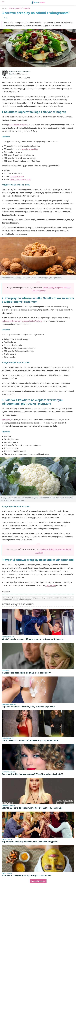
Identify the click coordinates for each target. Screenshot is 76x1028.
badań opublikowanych (18, 125)
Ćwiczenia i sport (8, 637)
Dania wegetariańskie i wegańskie (19, 8)
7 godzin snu (50, 585)
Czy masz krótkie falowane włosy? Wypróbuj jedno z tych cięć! (32, 774)
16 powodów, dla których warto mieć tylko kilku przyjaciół (29, 841)
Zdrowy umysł (7, 839)
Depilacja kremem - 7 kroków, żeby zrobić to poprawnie (28, 706)
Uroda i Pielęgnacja (9, 704)
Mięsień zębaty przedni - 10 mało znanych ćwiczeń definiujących (33, 639)
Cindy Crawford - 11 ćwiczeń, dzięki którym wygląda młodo (30, 740)
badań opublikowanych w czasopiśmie (22, 321)
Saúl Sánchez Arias (21, 74)
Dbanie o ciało (7, 873)
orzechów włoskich (30, 149)
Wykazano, (6, 420)
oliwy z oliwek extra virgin (20, 179)
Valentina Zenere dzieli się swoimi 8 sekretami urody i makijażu (32, 808)
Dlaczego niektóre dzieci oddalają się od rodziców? (26, 673)
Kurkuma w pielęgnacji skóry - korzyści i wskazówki (26, 875)
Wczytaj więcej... (38, 881)
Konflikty (5, 670)
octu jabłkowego (17, 176)
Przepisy (4, 8)
